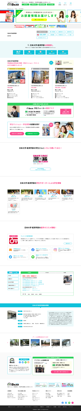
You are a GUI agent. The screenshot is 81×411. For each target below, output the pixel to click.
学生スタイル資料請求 (17, 133)
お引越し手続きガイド (21, 397)
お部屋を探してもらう (32, 133)
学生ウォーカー (13, 384)
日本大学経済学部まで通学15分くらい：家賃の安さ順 (33, 284)
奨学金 (33, 323)
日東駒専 (40, 294)
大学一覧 (16, 8)
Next (73, 342)
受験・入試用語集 (48, 397)
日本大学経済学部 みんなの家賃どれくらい (30, 285)
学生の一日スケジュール (36, 397)
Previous (7, 342)
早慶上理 (32, 294)
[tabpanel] (40, 16)
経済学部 (24, 320)
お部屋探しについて (26, 288)
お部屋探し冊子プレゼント (27, 279)
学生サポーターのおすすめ (11, 397)
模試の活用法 (48, 393)
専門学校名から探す (10, 394)
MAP (45, 115)
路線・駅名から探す (10, 396)
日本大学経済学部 (67, 284)
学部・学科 (37, 323)
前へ (14, 16)
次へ (67, 16)
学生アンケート (34, 394)
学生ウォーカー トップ (10, 8)
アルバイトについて (36, 290)
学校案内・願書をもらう (27, 323)
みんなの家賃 (20, 393)
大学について (34, 288)
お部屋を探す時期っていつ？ (22, 394)
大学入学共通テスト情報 (49, 396)
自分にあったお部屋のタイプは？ (23, 396)
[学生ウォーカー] (13, 4)
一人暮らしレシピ (35, 400)
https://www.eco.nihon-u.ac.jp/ (28, 326)
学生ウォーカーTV (35, 393)
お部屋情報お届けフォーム (61, 394)
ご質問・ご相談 (59, 396)
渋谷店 (68, 393)
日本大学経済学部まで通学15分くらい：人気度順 (32, 281)
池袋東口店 (69, 396)
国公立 (29, 294)
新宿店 (68, 394)
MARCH (36, 294)
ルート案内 (25, 317)
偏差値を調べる (42, 323)
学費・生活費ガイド (21, 399)
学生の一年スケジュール (36, 399)
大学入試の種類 (48, 394)
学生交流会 (34, 396)
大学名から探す (9, 393)
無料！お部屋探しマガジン (61, 393)
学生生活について (25, 290)
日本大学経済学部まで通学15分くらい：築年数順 (32, 282)
